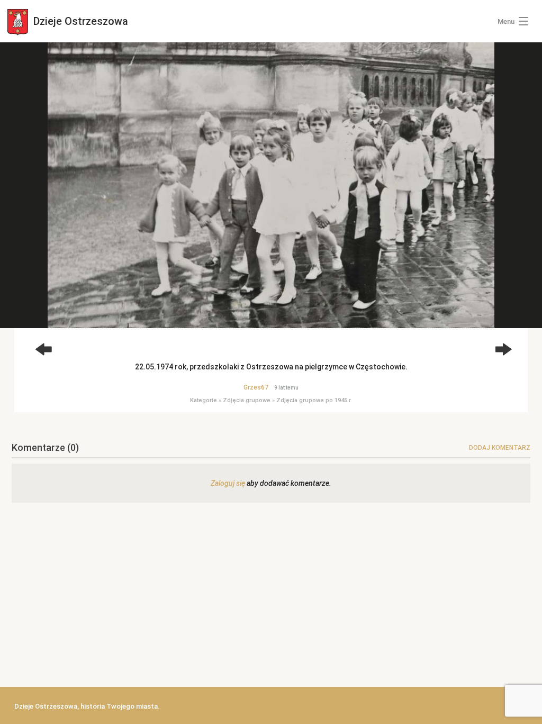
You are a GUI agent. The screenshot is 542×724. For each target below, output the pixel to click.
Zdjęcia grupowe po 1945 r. (314, 400)
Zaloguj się (228, 483)
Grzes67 (255, 387)
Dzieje (79, 21)
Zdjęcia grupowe (246, 400)
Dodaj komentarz (499, 447)
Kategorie (203, 400)
